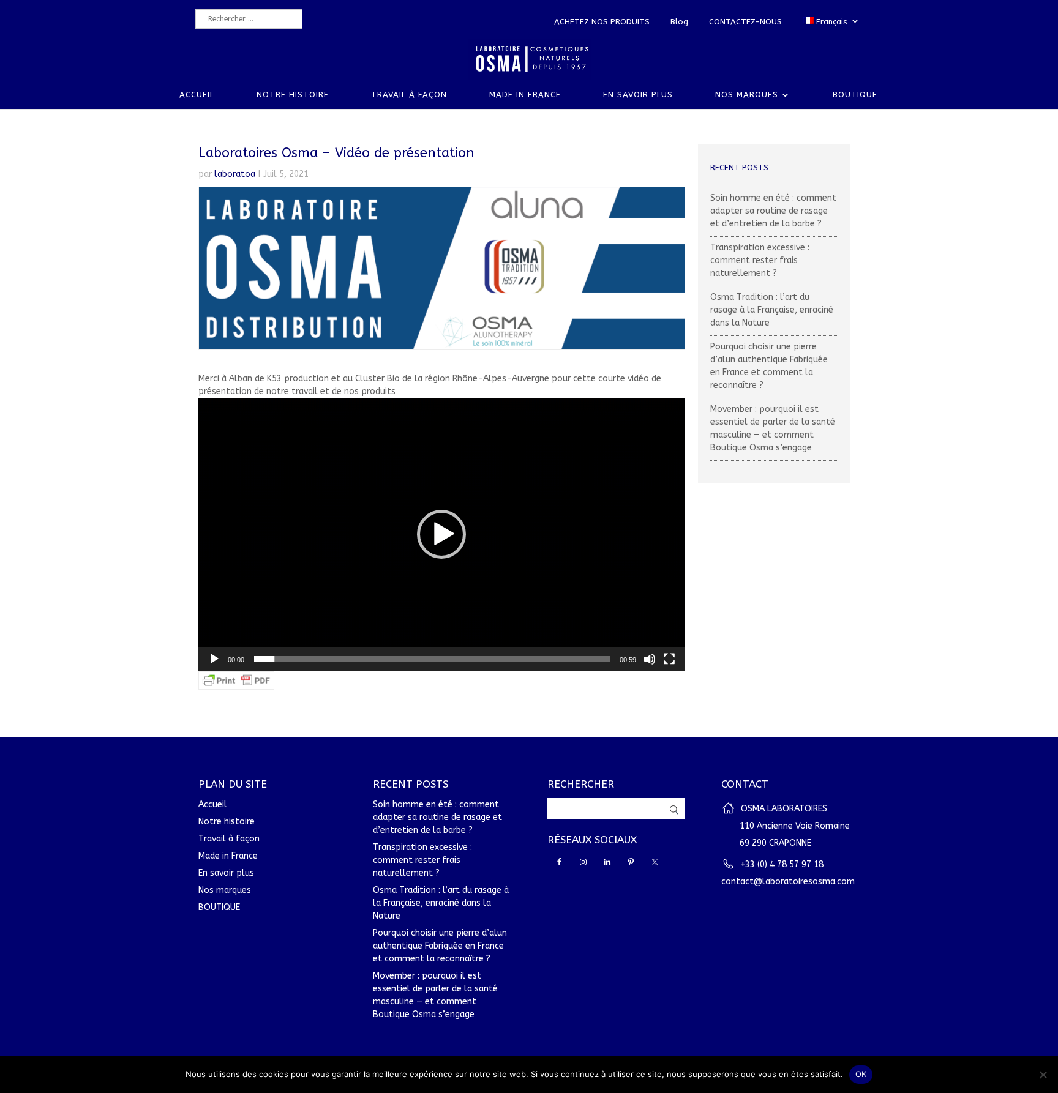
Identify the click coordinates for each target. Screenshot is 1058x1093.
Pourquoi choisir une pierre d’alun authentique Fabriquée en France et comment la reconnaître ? (440, 946)
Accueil (196, 95)
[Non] (1043, 1075)
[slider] (432, 659)
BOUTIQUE (855, 95)
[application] (441, 534)
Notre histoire (293, 95)
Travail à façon (409, 95)
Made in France (525, 95)
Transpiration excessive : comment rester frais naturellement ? (759, 260)
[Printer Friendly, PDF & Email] (236, 683)
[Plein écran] (669, 659)
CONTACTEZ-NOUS (745, 21)
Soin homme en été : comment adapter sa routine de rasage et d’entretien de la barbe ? (773, 211)
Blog (679, 21)
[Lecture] (214, 659)
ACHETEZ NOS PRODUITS (602, 21)
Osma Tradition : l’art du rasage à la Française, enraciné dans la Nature (771, 310)
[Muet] (649, 659)
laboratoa (234, 174)
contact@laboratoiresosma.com (788, 881)
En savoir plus (638, 95)
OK (861, 1074)
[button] (441, 534)
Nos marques (746, 95)
